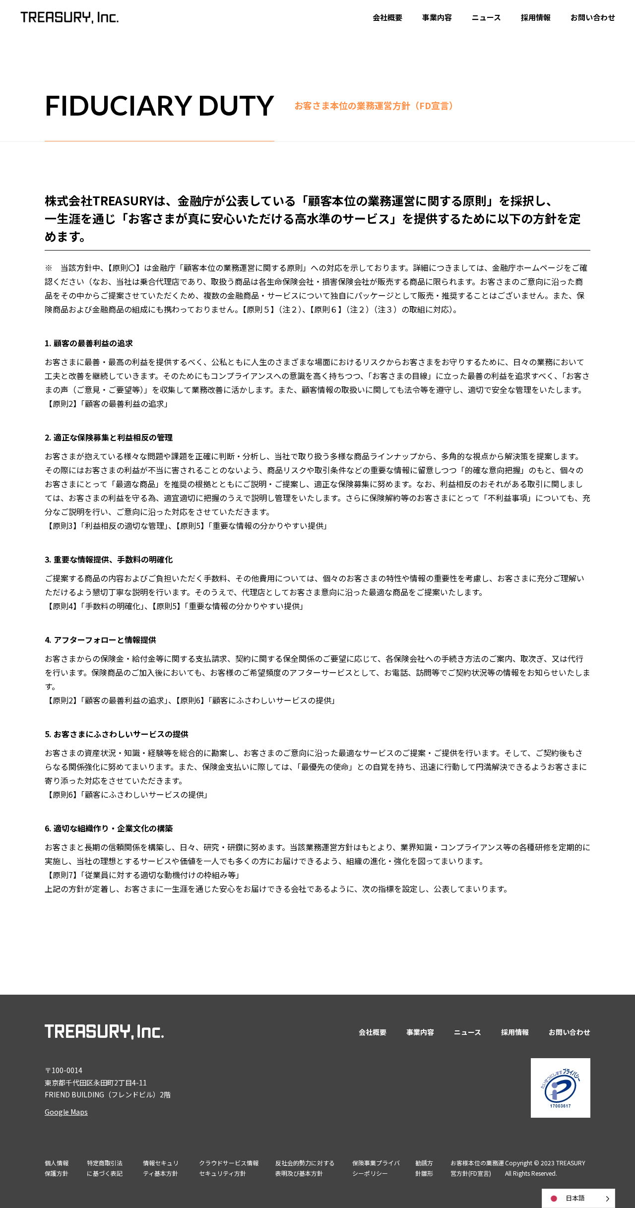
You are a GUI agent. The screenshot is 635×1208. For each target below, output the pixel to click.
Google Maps (66, 1112)
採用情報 (536, 17)
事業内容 (437, 17)
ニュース (486, 17)
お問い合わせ (593, 17)
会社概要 (387, 17)
